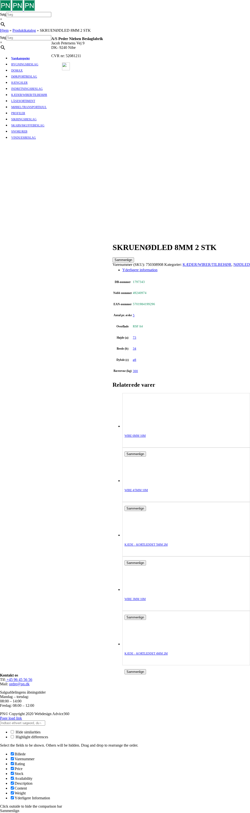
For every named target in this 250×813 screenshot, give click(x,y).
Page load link (11, 718)
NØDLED (241, 264)
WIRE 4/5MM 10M (136, 490)
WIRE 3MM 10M (135, 599)
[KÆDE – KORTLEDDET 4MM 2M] (144, 644)
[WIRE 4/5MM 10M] (144, 481)
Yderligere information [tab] (139, 270)
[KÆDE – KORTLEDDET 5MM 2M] (144, 535)
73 (134, 337)
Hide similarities (28, 732)
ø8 (134, 360)
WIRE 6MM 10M (135, 436)
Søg (3, 14)
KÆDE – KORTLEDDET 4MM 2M (146, 653)
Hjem (4, 30)
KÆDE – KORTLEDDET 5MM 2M (146, 544)
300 (135, 371)
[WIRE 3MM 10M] (144, 589)
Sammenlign (123, 260)
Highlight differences (31, 737)
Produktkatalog (24, 30)
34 (134, 348)
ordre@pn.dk (19, 684)
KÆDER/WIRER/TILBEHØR (207, 264)
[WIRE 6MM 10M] (144, 426)
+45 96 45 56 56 (19, 680)
